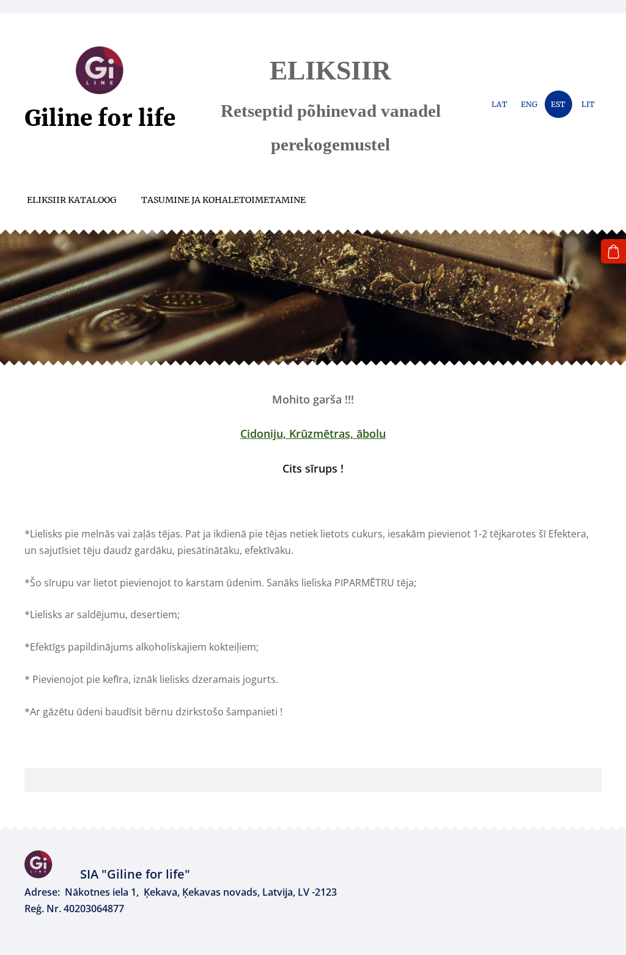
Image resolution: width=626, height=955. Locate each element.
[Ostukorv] (613, 251)
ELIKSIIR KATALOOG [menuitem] (72, 199)
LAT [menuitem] (499, 104)
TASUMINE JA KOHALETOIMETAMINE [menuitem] (223, 199)
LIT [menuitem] (588, 104)
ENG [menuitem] (529, 104)
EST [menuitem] (558, 104)
